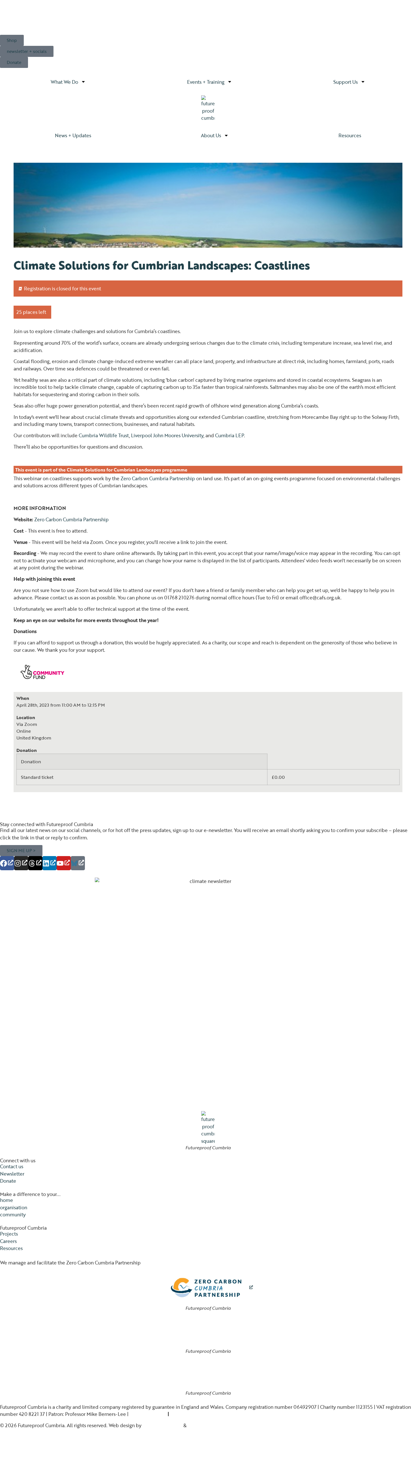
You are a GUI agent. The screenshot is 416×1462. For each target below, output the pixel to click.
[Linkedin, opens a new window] (49, 863)
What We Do (64, 81)
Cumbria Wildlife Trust (104, 435)
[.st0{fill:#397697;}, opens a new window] (78, 863)
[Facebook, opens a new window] (7, 863)
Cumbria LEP (229, 435)
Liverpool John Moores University (167, 435)
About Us (211, 135)
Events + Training (205, 81)
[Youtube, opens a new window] (64, 863)
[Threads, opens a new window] (35, 863)
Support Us (345, 81)
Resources (349, 135)
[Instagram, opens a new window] (21, 863)
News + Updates (73, 135)
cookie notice (185, 1414)
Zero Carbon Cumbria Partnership (158, 478)
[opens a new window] (208, 1287)
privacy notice (145, 1414)
